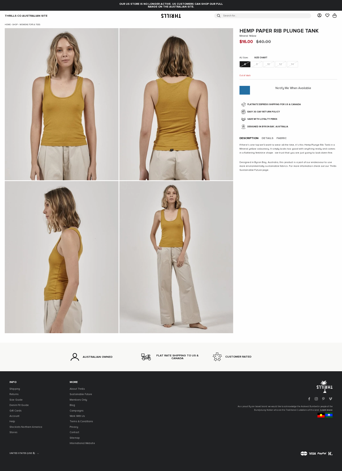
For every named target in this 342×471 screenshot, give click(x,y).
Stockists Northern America (26, 427)
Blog (72, 405)
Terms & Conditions (81, 421)
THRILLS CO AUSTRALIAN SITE (26, 15)
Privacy (74, 427)
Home (8, 25)
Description (248, 138)
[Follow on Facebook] (309, 399)
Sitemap (75, 438)
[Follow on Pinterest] (323, 399)
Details (267, 138)
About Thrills (77, 389)
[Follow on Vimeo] (330, 399)
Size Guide (16, 400)
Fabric (281, 138)
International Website (82, 443)
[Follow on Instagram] (316, 399)
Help (12, 421)
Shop (15, 25)
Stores (13, 432)
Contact (74, 432)
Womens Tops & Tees (30, 25)
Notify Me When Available (293, 88)
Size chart (260, 58)
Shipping (15, 389)
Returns (14, 394)
